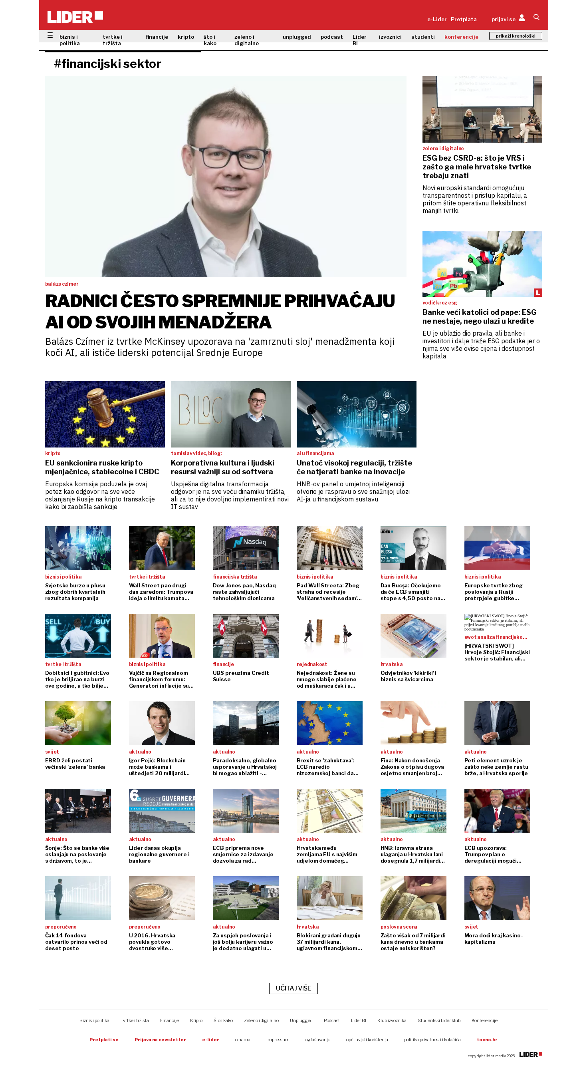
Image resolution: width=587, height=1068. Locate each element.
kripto (186, 37)
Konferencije (485, 1020)
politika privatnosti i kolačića (432, 1039)
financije (157, 37)
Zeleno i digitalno (261, 1020)
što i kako (210, 40)
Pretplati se (104, 1039)
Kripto (196, 1020)
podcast (332, 37)
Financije (169, 1020)
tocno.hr (487, 1039)
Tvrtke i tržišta (135, 1020)
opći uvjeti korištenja (367, 1039)
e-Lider (437, 19)
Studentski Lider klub (439, 1020)
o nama (242, 1039)
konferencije (461, 37)
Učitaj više (293, 988)
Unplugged (301, 1020)
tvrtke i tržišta (113, 40)
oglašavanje (317, 1039)
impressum (278, 1039)
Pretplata (464, 19)
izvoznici (390, 37)
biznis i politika (69, 40)
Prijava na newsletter (160, 1039)
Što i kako (223, 1020)
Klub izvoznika (392, 1020)
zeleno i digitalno (246, 40)
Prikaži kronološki (515, 36)
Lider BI (360, 40)
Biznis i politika (94, 1020)
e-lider (210, 1039)
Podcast (332, 1020)
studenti (423, 37)
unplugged (297, 37)
